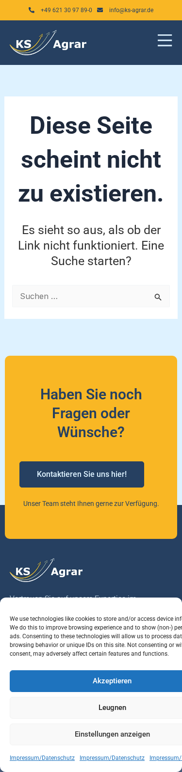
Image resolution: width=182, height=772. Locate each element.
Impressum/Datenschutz (42, 758)
